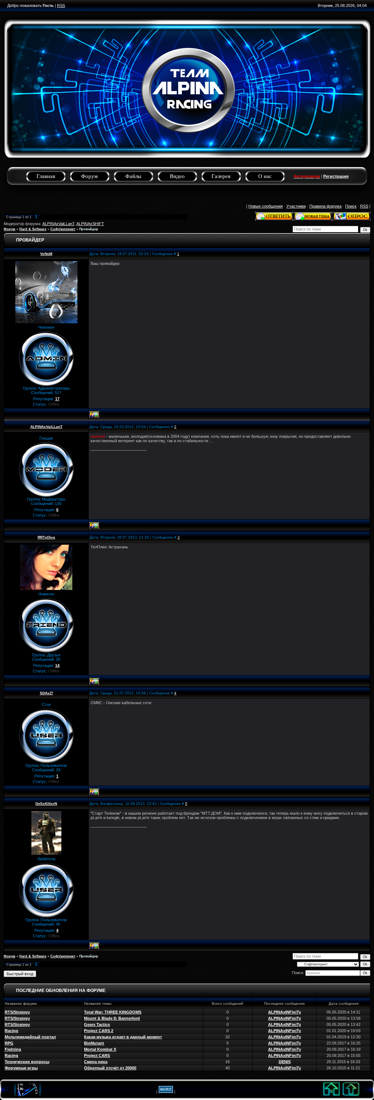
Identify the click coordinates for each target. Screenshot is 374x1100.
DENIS (285, 1062)
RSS (61, 5)
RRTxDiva (46, 537)
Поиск (350, 206)
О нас (265, 176)
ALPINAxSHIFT (90, 223)
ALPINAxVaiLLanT (58, 223)
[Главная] (332, 1097)
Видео (177, 176)
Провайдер (88, 229)
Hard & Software (32, 229)
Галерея (220, 176)
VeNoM (46, 254)
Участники (296, 206)
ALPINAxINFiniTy (284, 1012)
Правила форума (325, 206)
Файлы (133, 176)
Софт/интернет (62, 229)
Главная (46, 176)
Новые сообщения (265, 206)
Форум (89, 176)
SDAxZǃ (46, 693)
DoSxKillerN (46, 804)
